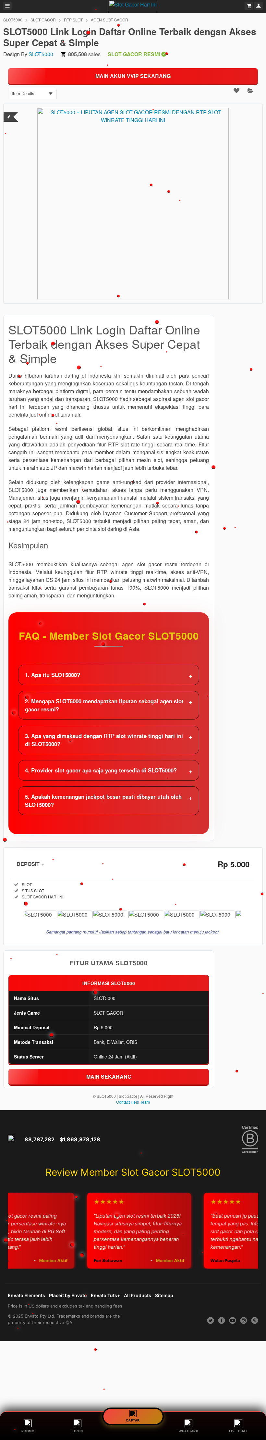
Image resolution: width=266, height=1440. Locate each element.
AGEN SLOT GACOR (109, 19)
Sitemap (164, 1295)
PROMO (28, 1431)
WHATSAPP (188, 1431)
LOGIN (77, 1431)
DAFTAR (133, 1419)
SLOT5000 (12, 19)
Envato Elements (26, 1295)
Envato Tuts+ (105, 1295)
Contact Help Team (133, 1102)
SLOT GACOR (43, 19)
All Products (137, 1295)
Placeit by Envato (68, 1295)
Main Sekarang (108, 1076)
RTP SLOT (73, 19)
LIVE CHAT (238, 1431)
